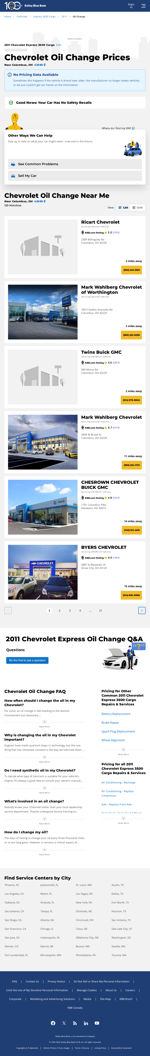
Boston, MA (83, 946)
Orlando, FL (47, 902)
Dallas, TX (117, 893)
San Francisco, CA (15, 928)
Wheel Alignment (113, 740)
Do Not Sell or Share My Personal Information (101, 981)
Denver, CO (11, 946)
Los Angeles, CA (14, 893)
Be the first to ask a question (27, 660)
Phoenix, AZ (12, 885)
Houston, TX (119, 911)
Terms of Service (82, 1048)
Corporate (15, 999)
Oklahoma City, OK (87, 937)
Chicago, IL (46, 928)
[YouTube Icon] (97, 1023)
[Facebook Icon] (53, 1023)
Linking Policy (100, 1048)
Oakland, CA (12, 902)
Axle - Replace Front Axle (117, 804)
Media (87, 999)
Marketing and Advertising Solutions (52, 999)
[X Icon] (64, 1023)
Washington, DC (121, 937)
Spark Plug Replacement (118, 731)
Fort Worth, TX (120, 902)
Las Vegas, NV (84, 893)
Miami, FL (46, 893)
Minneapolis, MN (50, 955)
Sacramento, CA (14, 911)
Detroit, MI (46, 946)
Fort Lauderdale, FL (16, 955)
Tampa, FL (46, 911)
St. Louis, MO (84, 885)
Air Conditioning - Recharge (118, 782)
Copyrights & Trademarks (27, 1048)
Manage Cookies (87, 990)
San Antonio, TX (121, 920)
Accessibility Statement (121, 1048)
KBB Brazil (126, 999)
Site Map (105, 999)
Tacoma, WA (119, 955)
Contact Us (32, 981)
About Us (111, 990)
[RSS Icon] (75, 1023)
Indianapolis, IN (50, 937)
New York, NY (84, 902)
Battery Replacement (116, 714)
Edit (58, 45)
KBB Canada (75, 1007)
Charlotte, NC (84, 911)
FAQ (14, 981)
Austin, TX (118, 885)
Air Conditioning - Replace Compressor (118, 793)
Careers (130, 990)
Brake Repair (110, 723)
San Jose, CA (12, 937)
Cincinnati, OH (84, 920)
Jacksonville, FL (49, 885)
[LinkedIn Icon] (86, 1023)
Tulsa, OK (81, 928)
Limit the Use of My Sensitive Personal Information (37, 990)
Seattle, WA (118, 946)
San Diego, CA (13, 920)
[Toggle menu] (143, 6)
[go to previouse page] (142, 610)
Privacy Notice (56, 981)
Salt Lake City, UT (122, 928)
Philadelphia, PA (86, 955)
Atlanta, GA (47, 920)
